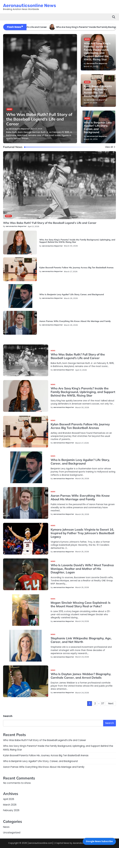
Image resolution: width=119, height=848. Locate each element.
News (8, 216)
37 (102, 703)
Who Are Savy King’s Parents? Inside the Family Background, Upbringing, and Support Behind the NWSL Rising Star (77, 240)
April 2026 (8, 799)
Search (7, 716)
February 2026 (11, 810)
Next (111, 703)
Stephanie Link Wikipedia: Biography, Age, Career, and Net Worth (81, 640)
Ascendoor (78, 843)
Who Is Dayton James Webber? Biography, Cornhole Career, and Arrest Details (81, 675)
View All (109, 147)
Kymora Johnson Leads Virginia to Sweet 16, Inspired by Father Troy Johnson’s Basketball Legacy (82, 533)
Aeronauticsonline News (29, 5)
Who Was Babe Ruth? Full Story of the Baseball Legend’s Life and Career (49, 222)
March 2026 (9, 804)
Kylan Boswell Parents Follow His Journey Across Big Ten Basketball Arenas (76, 267)
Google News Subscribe (99, 841)
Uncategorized (11, 832)
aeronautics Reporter (16, 226)
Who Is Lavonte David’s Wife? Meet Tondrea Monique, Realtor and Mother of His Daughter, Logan (82, 568)
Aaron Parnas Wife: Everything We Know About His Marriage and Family (75, 321)
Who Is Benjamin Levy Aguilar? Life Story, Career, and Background (71, 294)
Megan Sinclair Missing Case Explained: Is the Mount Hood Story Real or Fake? (80, 604)
